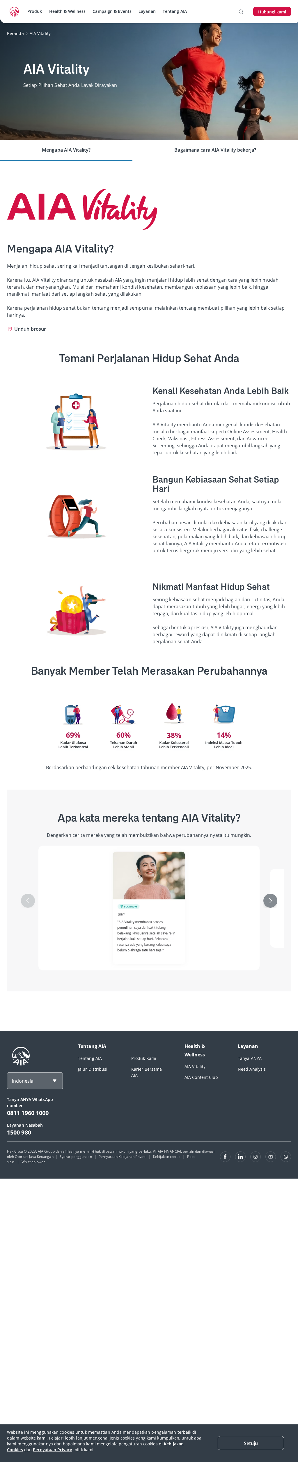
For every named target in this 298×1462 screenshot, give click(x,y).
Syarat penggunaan (76, 1156)
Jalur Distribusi (93, 1069)
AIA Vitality (195, 1066)
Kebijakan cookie (167, 1156)
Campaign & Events (112, 11)
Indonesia (22, 1081)
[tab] (66, 150)
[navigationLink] (14, 11)
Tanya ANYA (250, 1058)
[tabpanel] (149, 596)
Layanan (147, 11)
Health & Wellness (67, 11)
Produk (34, 11)
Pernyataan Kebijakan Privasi (122, 1156)
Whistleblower (33, 1161)
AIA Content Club (201, 1077)
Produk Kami (143, 1058)
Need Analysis (252, 1069)
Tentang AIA (175, 11)
